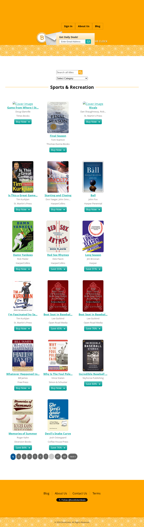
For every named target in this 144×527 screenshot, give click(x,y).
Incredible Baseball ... (93, 374)
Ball (93, 195)
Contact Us (80, 493)
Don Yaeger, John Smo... (58, 199)
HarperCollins (58, 203)
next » (73, 456)
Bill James (23, 378)
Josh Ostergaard (58, 437)
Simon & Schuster (58, 382)
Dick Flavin (58, 258)
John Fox (93, 199)
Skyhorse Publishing (93, 378)
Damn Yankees (23, 255)
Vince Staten (57, 378)
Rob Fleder (22, 258)
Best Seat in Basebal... (58, 314)
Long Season (93, 255)
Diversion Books (22, 441)
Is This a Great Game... (23, 195)
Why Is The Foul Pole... (58, 374)
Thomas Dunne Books (58, 144)
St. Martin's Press (93, 115)
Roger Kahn (23, 437)
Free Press (23, 382)
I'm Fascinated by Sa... (22, 314)
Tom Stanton (58, 139)
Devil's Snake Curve (58, 433)
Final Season (58, 135)
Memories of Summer (23, 433)
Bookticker (66, 522)
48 (64, 456)
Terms (97, 493)
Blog (97, 26)
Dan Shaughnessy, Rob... (93, 111)
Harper (93, 263)
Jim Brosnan (93, 258)
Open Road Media (58, 322)
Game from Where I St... (23, 107)
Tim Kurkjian (22, 199)
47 (58, 456)
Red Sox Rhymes (58, 255)
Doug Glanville (22, 111)
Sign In (68, 26)
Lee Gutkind (58, 318)
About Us (83, 26)
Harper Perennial (93, 203)
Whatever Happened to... (23, 374)
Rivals (93, 107)
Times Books (23, 115)
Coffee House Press (58, 441)
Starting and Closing (58, 195)
